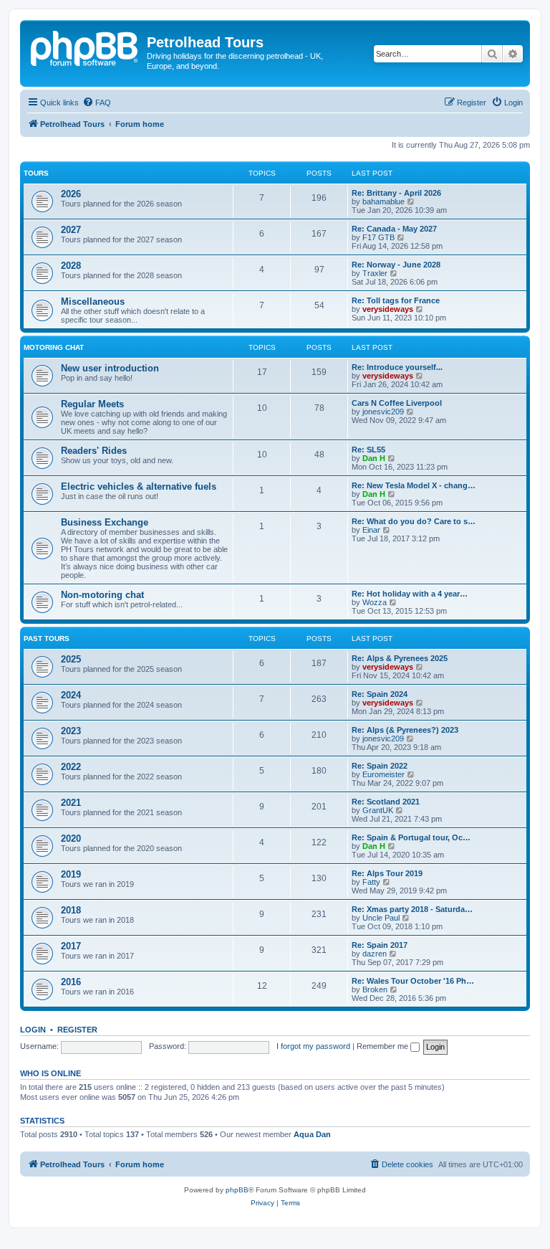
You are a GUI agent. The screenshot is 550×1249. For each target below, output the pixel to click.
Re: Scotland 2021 (386, 801)
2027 (71, 229)
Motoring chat (54, 347)
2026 (71, 194)
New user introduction (110, 368)
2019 (71, 874)
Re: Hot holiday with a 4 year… (410, 593)
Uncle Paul (381, 917)
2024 (71, 695)
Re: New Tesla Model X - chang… (414, 485)
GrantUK (377, 810)
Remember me (383, 1046)
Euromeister (383, 774)
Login (33, 1029)
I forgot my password (313, 1046)
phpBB (237, 1190)
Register (77, 1029)
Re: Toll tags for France (396, 300)
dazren (374, 953)
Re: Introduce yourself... (397, 367)
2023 (71, 731)
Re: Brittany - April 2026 (396, 193)
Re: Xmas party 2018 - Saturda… (412, 909)
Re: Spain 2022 (379, 765)
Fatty (371, 882)
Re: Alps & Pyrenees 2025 (400, 658)
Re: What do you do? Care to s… (414, 521)
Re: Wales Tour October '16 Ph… (413, 981)
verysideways (387, 309)
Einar (371, 530)
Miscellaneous (93, 301)
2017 (71, 946)
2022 (71, 766)
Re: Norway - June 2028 (396, 264)
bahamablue (383, 201)
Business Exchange (104, 522)
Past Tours (46, 638)
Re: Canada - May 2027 (394, 228)
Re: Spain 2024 (379, 694)
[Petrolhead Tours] (85, 47)
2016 (71, 982)
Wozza (374, 602)
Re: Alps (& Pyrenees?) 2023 (405, 730)
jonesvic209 (383, 411)
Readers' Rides (94, 450)
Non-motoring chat (102, 594)
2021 (71, 802)
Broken (374, 989)
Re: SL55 (368, 449)
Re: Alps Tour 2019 (387, 873)
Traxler (374, 273)
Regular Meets (92, 404)
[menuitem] (96, 102)
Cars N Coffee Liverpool (397, 403)
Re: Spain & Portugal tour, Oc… (411, 837)
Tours (36, 173)
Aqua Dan (312, 1134)
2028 (71, 265)
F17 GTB (378, 237)
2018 (71, 910)
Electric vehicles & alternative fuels (138, 486)
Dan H (373, 458)
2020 (71, 838)
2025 (71, 659)
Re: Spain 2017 (379, 945)
